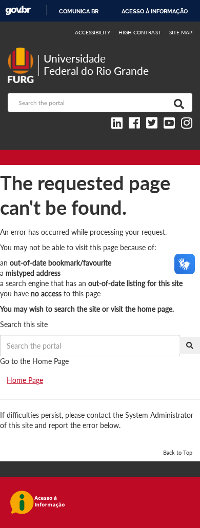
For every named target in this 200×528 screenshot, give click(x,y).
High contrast (139, 32)
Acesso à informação (155, 11)
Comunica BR (78, 11)
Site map (180, 32)
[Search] (177, 102)
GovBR (18, 10)
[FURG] (23, 51)
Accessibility (93, 32)
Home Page (25, 380)
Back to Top (177, 452)
